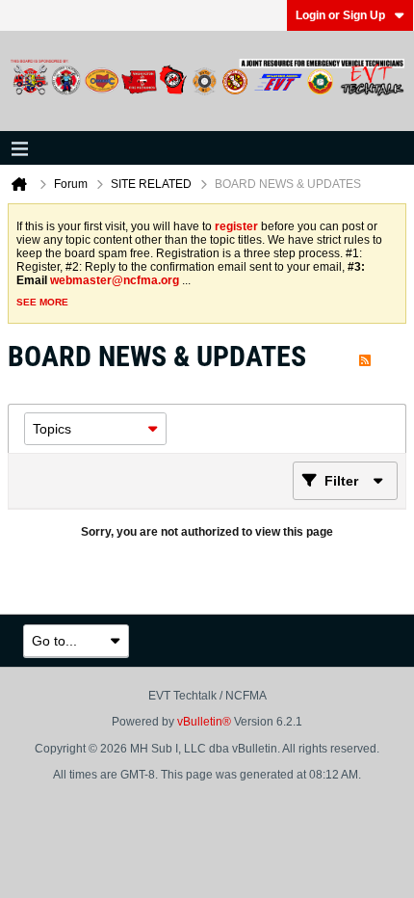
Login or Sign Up (340, 15)
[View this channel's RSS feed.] (365, 356)
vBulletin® (204, 721)
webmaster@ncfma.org (114, 280)
